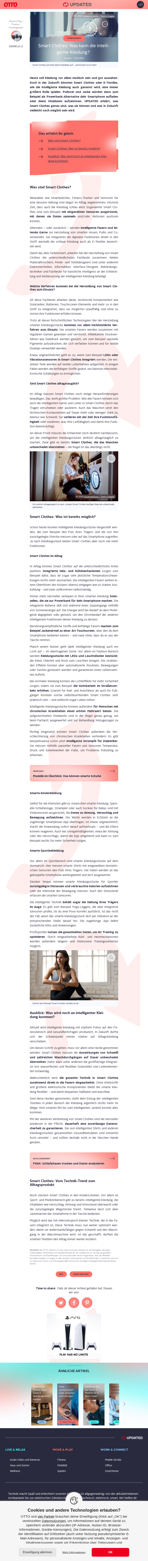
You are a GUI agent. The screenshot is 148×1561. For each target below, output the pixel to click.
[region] (74, 1531)
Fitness (15, 24)
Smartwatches (81, 1274)
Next (125, 1404)
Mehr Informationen (74, 1552)
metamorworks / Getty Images (98, 16)
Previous (25, 1404)
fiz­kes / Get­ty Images (103, 995)
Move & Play (15, 21)
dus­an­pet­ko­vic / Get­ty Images (99, 496)
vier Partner (46, 1516)
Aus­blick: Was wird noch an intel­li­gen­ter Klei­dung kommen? (77, 159)
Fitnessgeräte (16, 27)
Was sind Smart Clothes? (64, 140)
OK (110, 1552)
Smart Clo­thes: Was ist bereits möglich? (74, 148)
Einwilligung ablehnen (37, 1552)
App (61, 1274)
